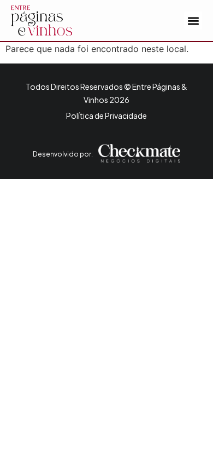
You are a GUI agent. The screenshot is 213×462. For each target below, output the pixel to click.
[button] (193, 20)
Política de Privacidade (106, 115)
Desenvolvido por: (63, 154)
